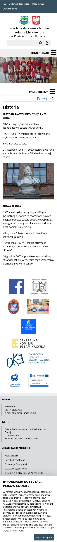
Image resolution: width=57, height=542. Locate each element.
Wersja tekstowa (10, 9)
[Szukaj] (40, 43)
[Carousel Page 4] (38, 77)
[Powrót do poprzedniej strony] (52, 99)
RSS (4, 4)
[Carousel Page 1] (29, 77)
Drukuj (44, 98)
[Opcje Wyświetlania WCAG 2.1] (47, 43)
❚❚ (6, 77)
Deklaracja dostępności (19, 4)
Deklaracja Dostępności (16, 464)
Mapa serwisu (38, 4)
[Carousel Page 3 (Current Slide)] (35, 77)
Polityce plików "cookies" (36, 521)
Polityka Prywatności (15, 459)
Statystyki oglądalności (16, 468)
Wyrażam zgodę (44, 537)
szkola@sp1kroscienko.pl (24, 412)
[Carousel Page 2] (32, 77)
